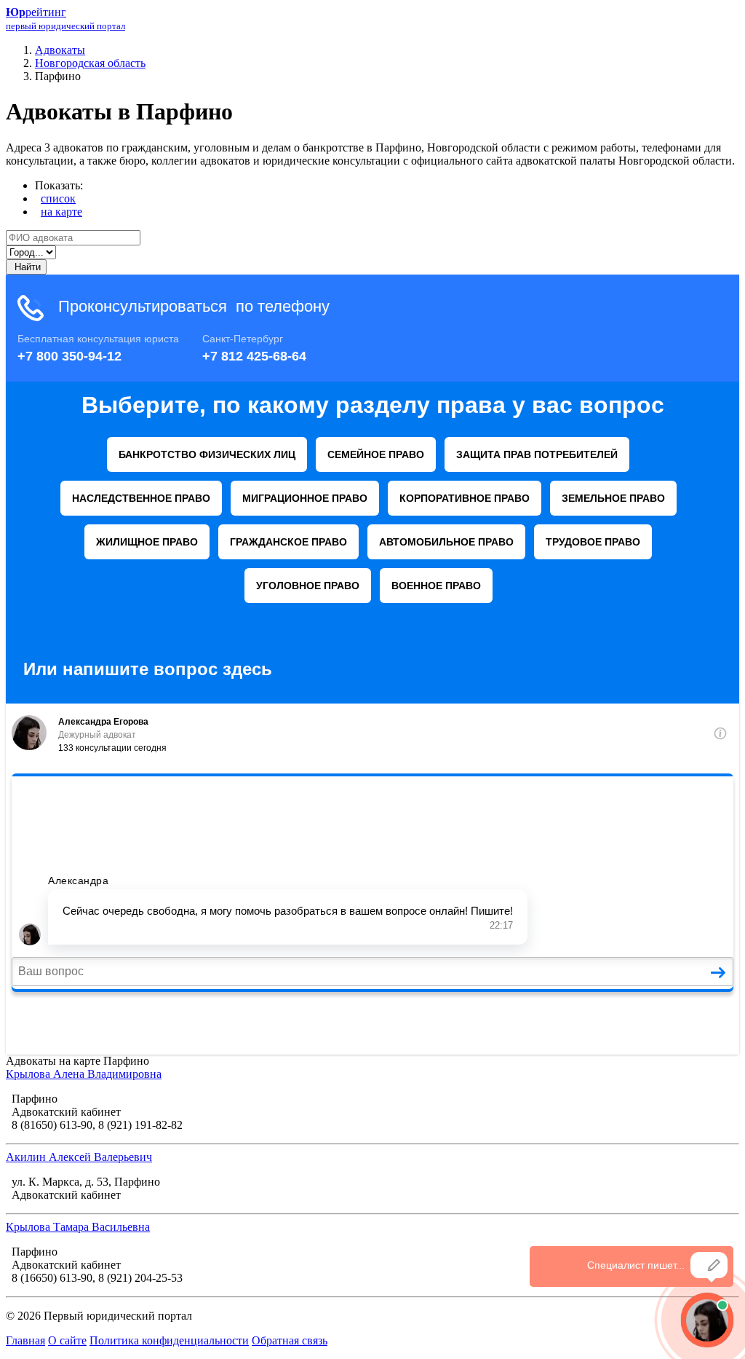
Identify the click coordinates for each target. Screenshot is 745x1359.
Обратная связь (289, 1340)
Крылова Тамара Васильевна (78, 1227)
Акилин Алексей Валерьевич (79, 1157)
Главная (25, 1340)
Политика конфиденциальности (169, 1340)
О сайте (67, 1340)
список (58, 198)
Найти (26, 266)
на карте (61, 211)
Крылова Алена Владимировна (84, 1074)
